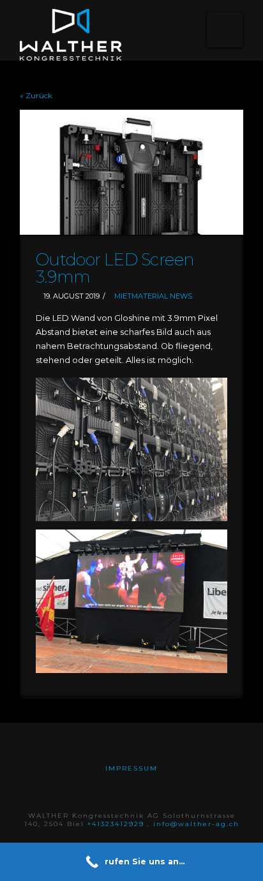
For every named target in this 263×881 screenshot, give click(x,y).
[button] (225, 29)
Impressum (131, 768)
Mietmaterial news (153, 296)
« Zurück (36, 95)
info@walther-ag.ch (196, 824)
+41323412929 (117, 824)
